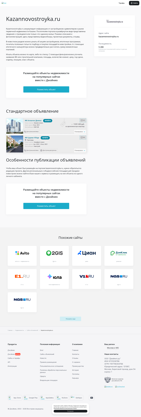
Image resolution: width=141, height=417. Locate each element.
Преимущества (78, 366)
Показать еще (70, 319)
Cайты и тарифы (14, 358)
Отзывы (75, 358)
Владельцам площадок (49, 380)
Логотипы (75, 374)
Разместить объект (46, 89)
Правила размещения (48, 362)
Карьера (75, 378)
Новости (43, 358)
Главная (75, 350)
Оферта (43, 376)
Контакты (75, 354)
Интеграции (12, 366)
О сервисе (76, 362)
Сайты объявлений (47, 354)
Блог (41, 350)
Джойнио (11, 350)
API (9, 362)
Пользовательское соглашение (51, 366)
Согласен (70, 411)
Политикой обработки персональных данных (65, 408)
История (75, 370)
